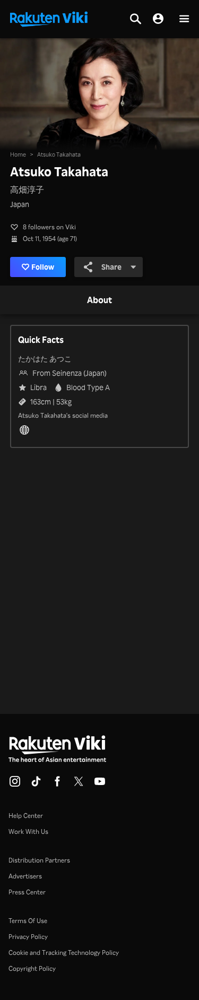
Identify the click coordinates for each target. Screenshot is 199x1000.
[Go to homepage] (49, 18)
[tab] (99, 300)
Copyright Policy (32, 968)
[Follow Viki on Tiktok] (36, 784)
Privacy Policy (28, 937)
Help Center (25, 816)
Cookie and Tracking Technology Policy (63, 952)
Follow (42, 266)
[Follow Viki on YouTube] (99, 784)
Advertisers (25, 876)
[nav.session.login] (158, 19)
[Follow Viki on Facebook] (57, 784)
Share (111, 266)
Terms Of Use (27, 921)
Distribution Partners (39, 860)
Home (18, 154)
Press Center (27, 892)
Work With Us (28, 831)
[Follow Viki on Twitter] (78, 784)
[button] (184, 19)
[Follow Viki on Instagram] (14, 784)
